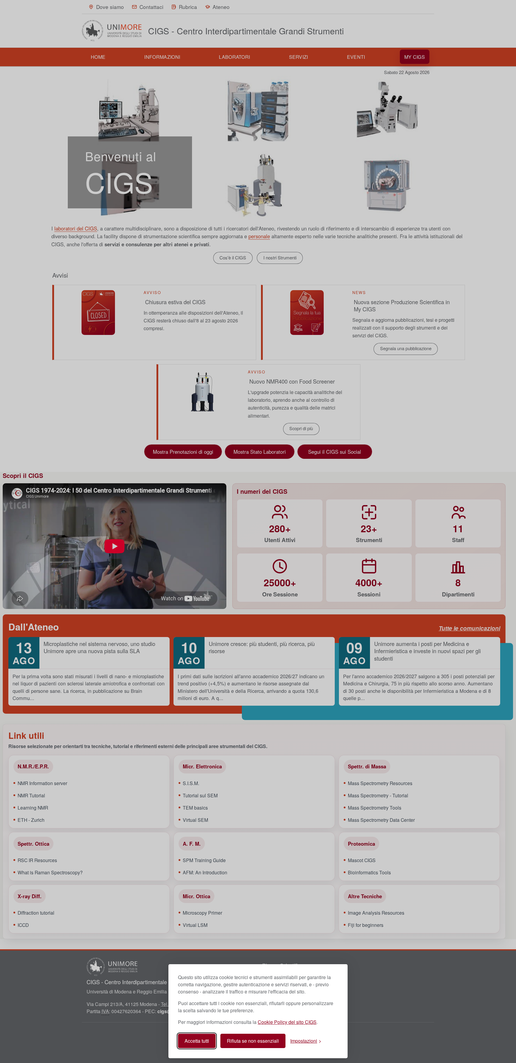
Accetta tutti (197, 1040)
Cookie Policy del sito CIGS (287, 1022)
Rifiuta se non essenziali (253, 1040)
